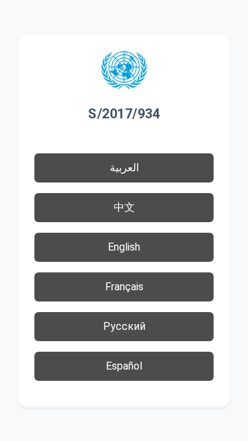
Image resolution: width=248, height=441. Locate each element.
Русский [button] (124, 326)
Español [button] (124, 366)
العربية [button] (124, 167)
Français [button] (124, 286)
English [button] (124, 247)
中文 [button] (124, 207)
